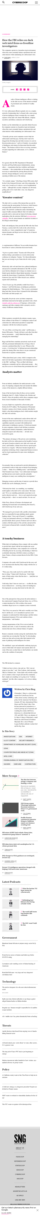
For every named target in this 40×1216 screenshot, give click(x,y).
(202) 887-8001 (20, 1200)
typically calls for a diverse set (11, 303)
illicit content (10, 740)
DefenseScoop (20, 1161)
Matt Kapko (27, 799)
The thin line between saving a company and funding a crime (28, 781)
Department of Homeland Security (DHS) (20, 744)
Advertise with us (20, 1191)
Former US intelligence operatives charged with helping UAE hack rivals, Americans (18, 868)
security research (26, 740)
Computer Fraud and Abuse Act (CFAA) (19, 752)
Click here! (6, 1213)
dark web (17, 764)
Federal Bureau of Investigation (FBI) (18, 760)
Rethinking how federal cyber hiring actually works (27, 902)
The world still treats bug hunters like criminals (29, 913)
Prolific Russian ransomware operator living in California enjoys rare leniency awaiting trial (28, 821)
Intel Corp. (8, 756)
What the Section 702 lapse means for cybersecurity (29, 890)
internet (29, 736)
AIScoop (20, 1179)
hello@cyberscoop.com (20, 1204)
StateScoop (20, 1165)
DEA (20, 736)
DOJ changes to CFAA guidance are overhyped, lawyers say (18, 857)
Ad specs (20, 1195)
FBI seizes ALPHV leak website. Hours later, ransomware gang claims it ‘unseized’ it (17, 833)
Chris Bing (7, 57)
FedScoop (20, 1157)
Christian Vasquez (11, 838)
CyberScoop (20, 1174)
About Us (20, 1148)
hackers (7, 764)
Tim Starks (27, 813)
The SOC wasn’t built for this (29, 924)
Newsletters (20, 1187)
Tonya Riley (9, 849)
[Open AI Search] (6, 2)
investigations (9, 736)
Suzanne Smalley (11, 861)
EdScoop (20, 1170)
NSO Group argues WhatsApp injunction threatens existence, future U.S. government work (29, 807)
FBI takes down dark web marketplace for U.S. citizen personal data (18, 845)
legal (6, 748)
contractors (30, 764)
